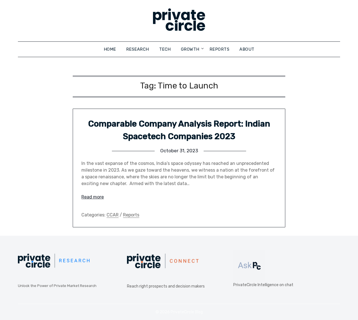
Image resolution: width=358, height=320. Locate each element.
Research (137, 49)
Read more (92, 197)
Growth (190, 49)
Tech (165, 49)
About (247, 49)
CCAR (113, 215)
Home (110, 49)
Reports (219, 49)
